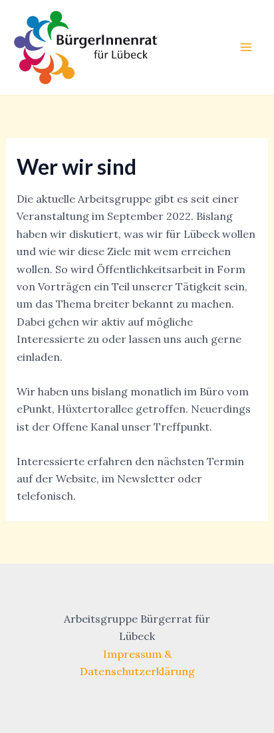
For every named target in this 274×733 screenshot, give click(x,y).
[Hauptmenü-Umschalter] (246, 47)
